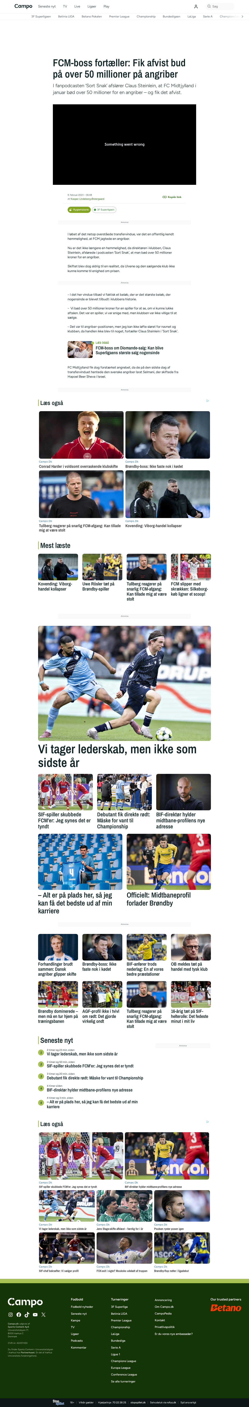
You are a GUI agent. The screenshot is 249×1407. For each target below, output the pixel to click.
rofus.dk (171, 1402)
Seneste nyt (47, 6)
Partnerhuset (28, 1352)
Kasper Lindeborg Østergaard (87, 198)
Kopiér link (174, 197)
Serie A (208, 16)
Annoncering (163, 1300)
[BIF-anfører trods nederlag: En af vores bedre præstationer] (147, 947)
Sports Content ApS (18, 1326)
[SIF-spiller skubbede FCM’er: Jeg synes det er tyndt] (65, 792)
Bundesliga (118, 1340)
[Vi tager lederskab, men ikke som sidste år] (124, 683)
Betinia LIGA (66, 16)
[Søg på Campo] (208, 6)
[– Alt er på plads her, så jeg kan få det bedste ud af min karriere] (80, 862)
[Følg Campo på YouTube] (35, 1314)
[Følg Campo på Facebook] (19, 1314)
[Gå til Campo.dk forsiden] (25, 1306)
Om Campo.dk (164, 1306)
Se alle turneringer (123, 1381)
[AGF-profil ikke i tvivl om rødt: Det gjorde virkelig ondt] (102, 994)
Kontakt (160, 1320)
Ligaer (91, 6)
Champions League (232, 16)
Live (77, 6)
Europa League (121, 1367)
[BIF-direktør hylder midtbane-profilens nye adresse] (183, 792)
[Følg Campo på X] (43, 1314)
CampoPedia (163, 1313)
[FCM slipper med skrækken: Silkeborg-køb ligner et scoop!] (191, 567)
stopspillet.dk (138, 1402)
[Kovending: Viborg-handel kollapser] (58, 567)
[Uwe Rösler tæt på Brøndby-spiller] (102, 567)
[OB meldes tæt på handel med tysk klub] (191, 947)
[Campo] (23, 6)
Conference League (124, 1374)
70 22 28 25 (119, 1402)
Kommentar (78, 1347)
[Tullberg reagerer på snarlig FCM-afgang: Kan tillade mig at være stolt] (147, 567)
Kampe (75, 1320)
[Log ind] (196, 6)
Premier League (119, 16)
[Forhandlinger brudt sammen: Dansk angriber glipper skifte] (58, 947)
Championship (146, 16)
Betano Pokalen (92, 16)
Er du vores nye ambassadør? (174, 1334)
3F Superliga (119, 1306)
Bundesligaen (171, 16)
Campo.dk (13, 1323)
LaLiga (192, 16)
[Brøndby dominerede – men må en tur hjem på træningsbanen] (58, 994)
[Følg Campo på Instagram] (10, 1314)
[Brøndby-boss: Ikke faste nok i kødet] (102, 947)
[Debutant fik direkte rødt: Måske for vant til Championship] (124, 792)
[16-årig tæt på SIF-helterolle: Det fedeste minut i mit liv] (191, 994)
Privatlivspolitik (165, 1327)
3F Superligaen (41, 16)
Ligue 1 (115, 1354)
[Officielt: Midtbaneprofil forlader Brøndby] (169, 862)
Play (106, 6)
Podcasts (77, 1340)
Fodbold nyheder (82, 1306)
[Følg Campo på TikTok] (27, 1314)
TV (65, 6)
